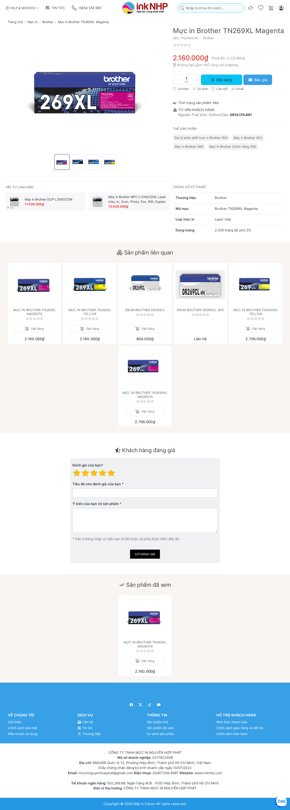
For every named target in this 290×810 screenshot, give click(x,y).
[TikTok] (149, 704)
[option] (61, 162)
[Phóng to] (87, 90)
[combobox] (211, 8)
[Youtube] (159, 704)
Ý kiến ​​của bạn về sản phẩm (95, 504)
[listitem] (87, 90)
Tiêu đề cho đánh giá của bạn (96, 484)
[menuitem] (201, 137)
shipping (231, 65)
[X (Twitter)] (140, 704)
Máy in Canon (144, 804)
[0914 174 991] (74, 8)
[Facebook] (131, 704)
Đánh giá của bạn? (87, 465)
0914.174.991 (241, 115)
